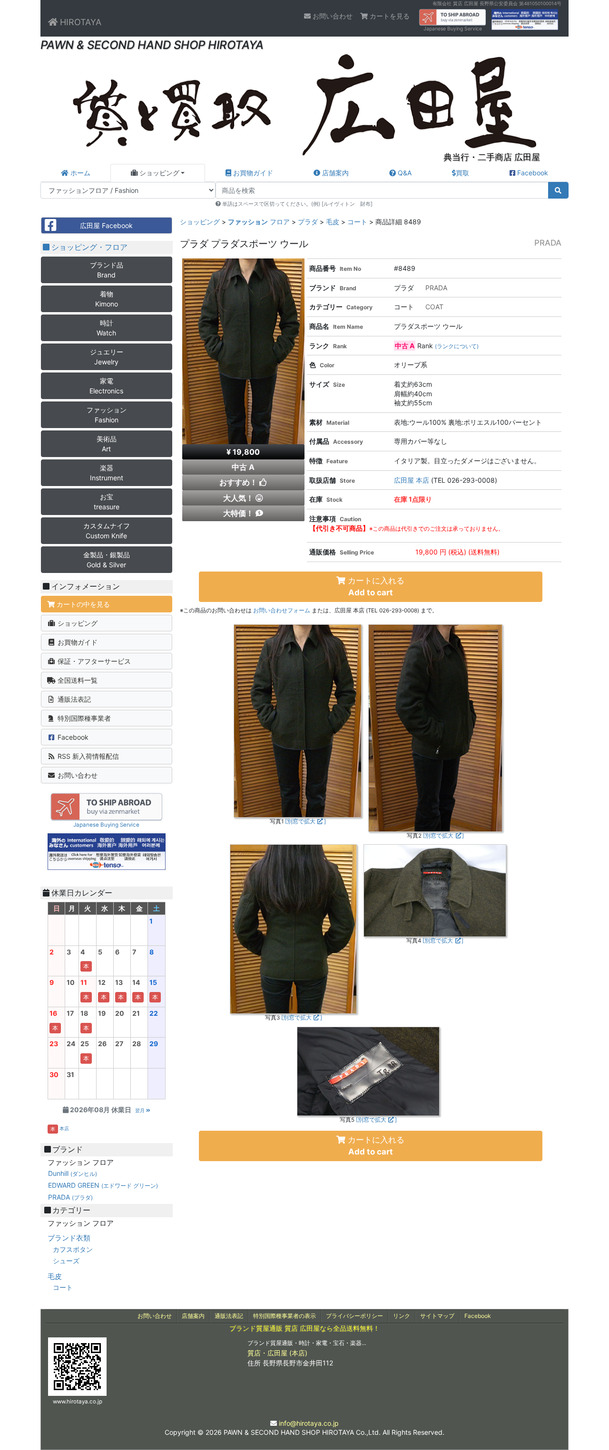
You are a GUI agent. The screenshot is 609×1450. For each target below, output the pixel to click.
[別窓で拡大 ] (305, 821)
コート (357, 222)
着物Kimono (106, 299)
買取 (462, 173)
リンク (401, 1315)
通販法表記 (73, 699)
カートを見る (389, 16)
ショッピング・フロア (88, 247)
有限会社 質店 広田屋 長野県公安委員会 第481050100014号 (496, 3)
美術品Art (107, 444)
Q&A (404, 173)
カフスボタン (73, 1249)
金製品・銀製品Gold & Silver (106, 560)
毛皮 (332, 222)
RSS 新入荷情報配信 (87, 756)
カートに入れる (374, 586)
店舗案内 (334, 173)
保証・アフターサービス (93, 661)
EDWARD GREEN (103, 1185)
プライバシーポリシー (354, 1315)
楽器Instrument (106, 473)
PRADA (70, 1197)
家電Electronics (106, 386)
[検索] (558, 190)
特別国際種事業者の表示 (284, 1315)
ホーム (79, 173)
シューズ (66, 1261)
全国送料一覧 (77, 680)
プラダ (308, 222)
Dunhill (72, 1173)
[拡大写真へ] (298, 720)
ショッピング (158, 173)
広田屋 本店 (411, 480)
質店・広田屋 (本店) (277, 1353)
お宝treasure (106, 502)
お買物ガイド (252, 173)
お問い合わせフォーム (281, 610)
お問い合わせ (332, 16)
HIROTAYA (79, 22)
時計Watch (106, 328)
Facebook (531, 173)
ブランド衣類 (69, 1237)
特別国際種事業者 (83, 718)
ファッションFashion (107, 415)
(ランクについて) (457, 346)
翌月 (140, 1110)
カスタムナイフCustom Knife (106, 531)
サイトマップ (437, 1315)
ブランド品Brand (106, 270)
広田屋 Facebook (106, 225)
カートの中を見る (82, 604)
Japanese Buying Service (452, 29)
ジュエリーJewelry (106, 357)
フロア (259, 222)
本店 (64, 1128)
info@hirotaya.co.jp (309, 1423)
